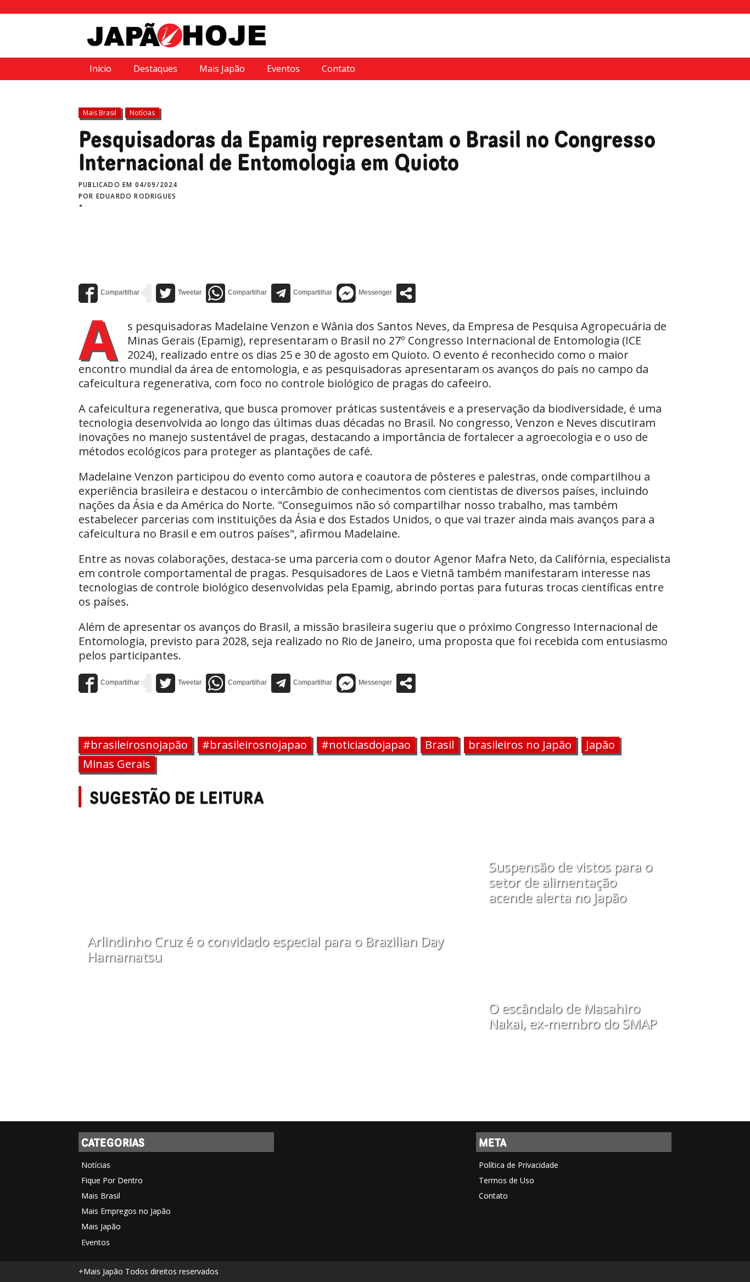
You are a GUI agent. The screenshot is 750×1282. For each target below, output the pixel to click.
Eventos (283, 69)
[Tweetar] (179, 293)
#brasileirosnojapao (254, 744)
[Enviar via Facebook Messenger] (364, 293)
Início (100, 69)
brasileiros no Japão (520, 744)
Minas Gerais (116, 763)
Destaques (155, 69)
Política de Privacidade (518, 1165)
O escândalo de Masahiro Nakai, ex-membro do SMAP (573, 1016)
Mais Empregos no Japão (126, 1211)
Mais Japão (222, 69)
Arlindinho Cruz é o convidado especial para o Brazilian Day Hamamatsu (265, 949)
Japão (600, 744)
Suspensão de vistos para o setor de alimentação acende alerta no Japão (570, 882)
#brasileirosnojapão (135, 744)
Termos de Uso (506, 1180)
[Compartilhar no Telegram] (301, 293)
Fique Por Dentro (112, 1180)
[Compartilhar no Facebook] (109, 293)
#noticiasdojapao (366, 744)
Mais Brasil (99, 112)
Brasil (439, 744)
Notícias (142, 112)
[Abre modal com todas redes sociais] (406, 293)
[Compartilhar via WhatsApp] (236, 293)
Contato (338, 69)
